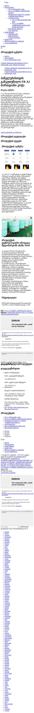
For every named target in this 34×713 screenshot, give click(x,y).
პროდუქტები (9, 7)
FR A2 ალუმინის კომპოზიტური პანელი (18, 311)
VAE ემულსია (13, 30)
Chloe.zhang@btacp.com (20, 407)
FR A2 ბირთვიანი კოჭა (16, 9)
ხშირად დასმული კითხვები (14, 41)
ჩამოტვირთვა (13, 36)
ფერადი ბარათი (14, 37)
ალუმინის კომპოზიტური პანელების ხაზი (15, 460)
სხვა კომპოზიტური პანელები (15, 426)
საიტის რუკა (15, 458)
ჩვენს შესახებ (9, 32)
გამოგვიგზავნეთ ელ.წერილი (11, 132)
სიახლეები (8, 39)
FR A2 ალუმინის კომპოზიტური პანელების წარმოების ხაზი (21, 25)
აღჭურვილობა (13, 18)
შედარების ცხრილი (15, 29)
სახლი (7, 5)
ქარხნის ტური (13, 34)
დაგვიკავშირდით (11, 43)
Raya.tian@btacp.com (11, 409)
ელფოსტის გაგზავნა (8, 473)
